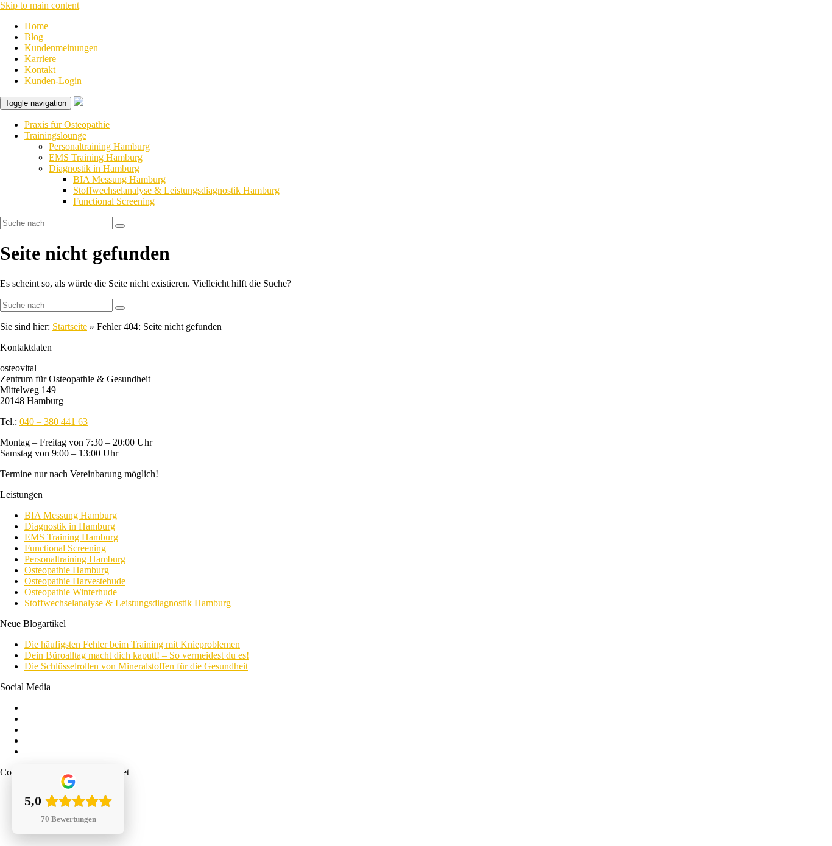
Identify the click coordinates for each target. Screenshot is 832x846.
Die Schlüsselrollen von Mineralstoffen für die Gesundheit (136, 666)
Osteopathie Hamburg (66, 570)
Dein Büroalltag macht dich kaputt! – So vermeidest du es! (136, 655)
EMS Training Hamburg (96, 157)
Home (36, 26)
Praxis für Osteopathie (67, 124)
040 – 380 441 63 (53, 421)
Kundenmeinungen (61, 48)
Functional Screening (114, 201)
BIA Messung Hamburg (119, 179)
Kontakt (39, 70)
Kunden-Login (53, 80)
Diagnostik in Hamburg (94, 168)
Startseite (69, 326)
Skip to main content (39, 5)
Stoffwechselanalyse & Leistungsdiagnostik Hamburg (176, 190)
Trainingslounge (55, 135)
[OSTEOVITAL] (78, 102)
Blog (33, 37)
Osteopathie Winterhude (70, 592)
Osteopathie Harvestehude (74, 581)
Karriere (40, 59)
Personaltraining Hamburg (99, 146)
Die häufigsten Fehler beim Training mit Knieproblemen (132, 644)
